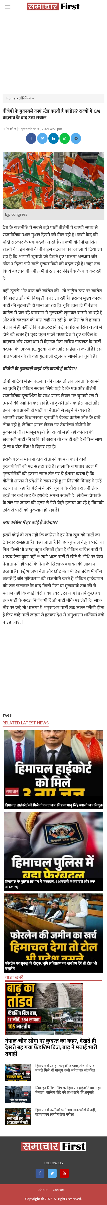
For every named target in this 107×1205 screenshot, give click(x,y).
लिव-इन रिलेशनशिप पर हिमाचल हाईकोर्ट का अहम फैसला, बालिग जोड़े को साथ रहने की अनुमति (68, 1090)
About (43, 1190)
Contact (59, 1190)
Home (10, 98)
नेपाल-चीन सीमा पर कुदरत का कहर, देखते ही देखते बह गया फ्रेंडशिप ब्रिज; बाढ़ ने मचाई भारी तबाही (51, 1047)
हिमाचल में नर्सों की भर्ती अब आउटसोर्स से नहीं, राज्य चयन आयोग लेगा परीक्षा (65, 1112)
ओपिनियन (25, 98)
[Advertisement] (53, 49)
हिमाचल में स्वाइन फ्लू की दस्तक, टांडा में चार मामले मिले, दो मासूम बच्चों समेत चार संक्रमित (65, 1068)
